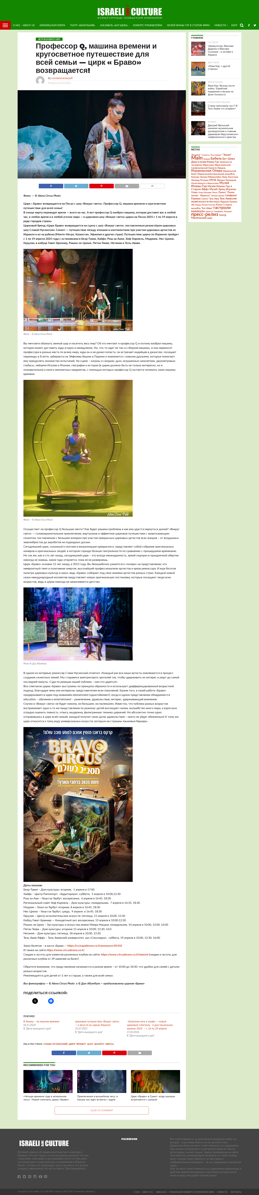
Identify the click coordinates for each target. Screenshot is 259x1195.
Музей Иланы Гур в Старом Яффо (188, 25)
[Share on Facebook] (51, 185)
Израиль (221, 168)
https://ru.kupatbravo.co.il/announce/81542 (94, 945)
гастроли (222, 208)
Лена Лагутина (230, 177)
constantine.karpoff (62, 78)
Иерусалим (208, 165)
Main (197, 158)
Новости (220, 25)
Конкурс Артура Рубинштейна (206, 177)
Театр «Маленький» (82, 25)
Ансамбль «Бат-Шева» (114, 25)
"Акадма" (196, 155)
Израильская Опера (52, 25)
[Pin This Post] (101, 185)
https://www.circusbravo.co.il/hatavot (124, 954)
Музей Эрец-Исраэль (222, 189)
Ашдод (206, 159)
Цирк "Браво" (77, 1044)
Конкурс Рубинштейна (147, 25)
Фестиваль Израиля (219, 202)
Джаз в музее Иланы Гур (205, 162)
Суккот (204, 199)
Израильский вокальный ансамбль (216, 174)
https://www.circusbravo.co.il (65, 950)
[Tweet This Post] (76, 185)
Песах (215, 192)
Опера (194, 192)
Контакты (236, 1192)
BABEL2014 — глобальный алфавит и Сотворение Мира (185, 1192)
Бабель (216, 158)
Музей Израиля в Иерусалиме (205, 183)
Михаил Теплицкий (226, 180)
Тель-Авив (214, 199)
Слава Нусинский (55, 1044)
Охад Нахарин (204, 192)
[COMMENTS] (152, 185)
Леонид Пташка (200, 180)
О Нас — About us (143, 1192)
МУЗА (212, 180)
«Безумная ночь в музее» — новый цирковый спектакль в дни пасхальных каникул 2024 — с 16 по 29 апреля (150, 1025)
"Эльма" (227, 155)
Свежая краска (217, 196)
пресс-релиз (204, 214)
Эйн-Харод (196, 205)
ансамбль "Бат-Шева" (202, 208)
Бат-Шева (228, 158)
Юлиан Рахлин (208, 205)
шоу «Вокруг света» (100, 1044)
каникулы (198, 211)
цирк (209, 218)
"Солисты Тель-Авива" (211, 155)
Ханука (233, 202)
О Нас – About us (24, 25)
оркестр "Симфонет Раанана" (219, 212)
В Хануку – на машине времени (41, 1021)
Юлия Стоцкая (224, 205)
